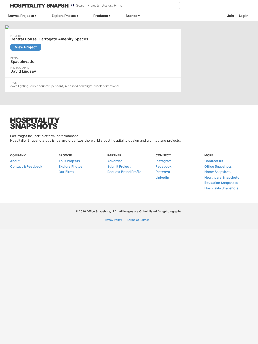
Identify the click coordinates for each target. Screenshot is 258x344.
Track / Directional (106, 86)
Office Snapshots (218, 166)
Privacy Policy (113, 220)
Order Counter (39, 86)
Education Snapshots (221, 183)
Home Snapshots (217, 172)
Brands (131, 16)
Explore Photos (64, 16)
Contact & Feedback (26, 166)
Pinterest (163, 172)
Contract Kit (213, 161)
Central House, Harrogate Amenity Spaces (49, 39)
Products (100, 16)
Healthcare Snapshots (221, 177)
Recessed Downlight (78, 86)
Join (230, 16)
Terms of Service (138, 220)
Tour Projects (69, 161)
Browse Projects (21, 16)
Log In (243, 16)
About (15, 161)
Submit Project (119, 166)
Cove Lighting (19, 86)
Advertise (114, 161)
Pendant (57, 86)
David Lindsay (23, 71)
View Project (26, 47)
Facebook (163, 166)
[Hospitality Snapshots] (36, 5)
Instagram (164, 161)
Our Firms (66, 172)
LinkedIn (162, 177)
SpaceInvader (23, 61)
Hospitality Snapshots (221, 188)
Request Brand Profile (124, 172)
